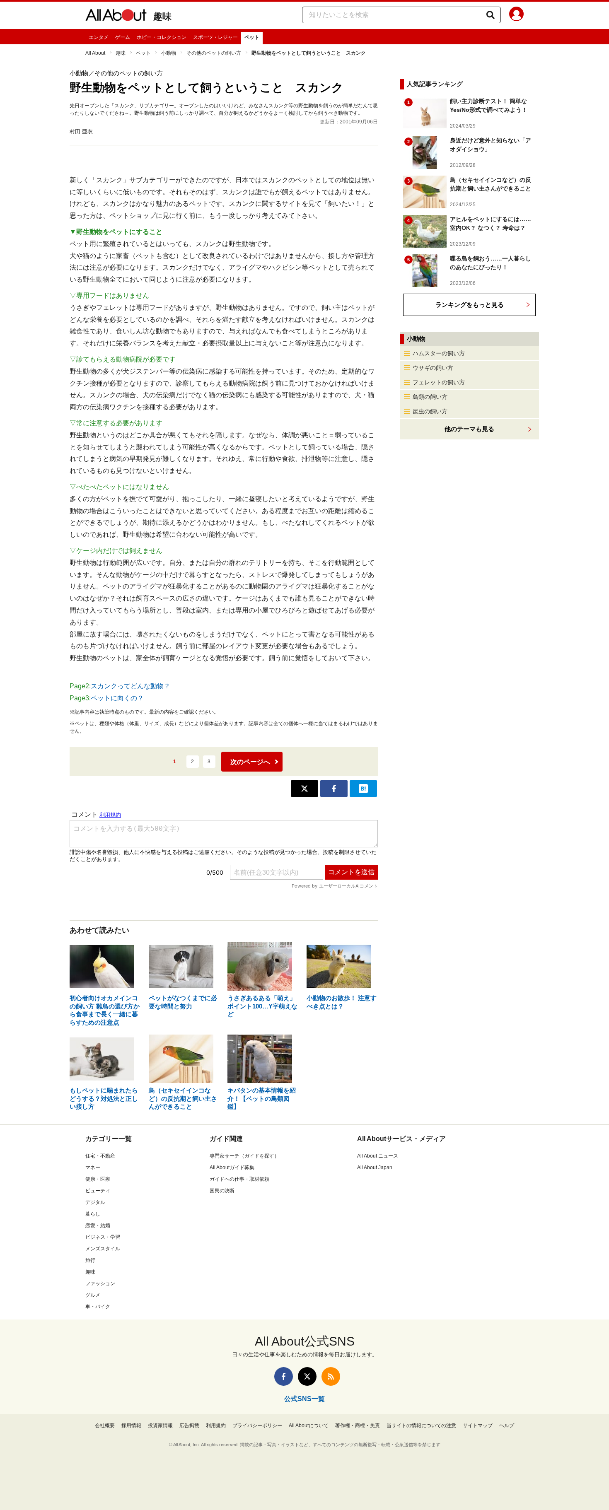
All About (95, 53)
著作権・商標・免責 (357, 1425)
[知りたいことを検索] (490, 15)
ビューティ (97, 1191)
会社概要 (105, 1425)
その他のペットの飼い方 (213, 53)
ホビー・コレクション (161, 37)
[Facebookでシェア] (334, 788)
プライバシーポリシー (257, 1425)
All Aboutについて (309, 1425)
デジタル (95, 1202)
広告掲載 (189, 1425)
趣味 (162, 16)
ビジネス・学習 (102, 1237)
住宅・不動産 (100, 1156)
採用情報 (131, 1425)
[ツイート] (304, 788)
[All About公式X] (307, 1376)
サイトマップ (478, 1425)
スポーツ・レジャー (215, 37)
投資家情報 (160, 1425)
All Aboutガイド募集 (232, 1167)
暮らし (92, 1214)
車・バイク (97, 1307)
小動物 (168, 53)
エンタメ (99, 37)
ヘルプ (506, 1425)
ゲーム (122, 37)
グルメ (92, 1295)
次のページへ (250, 761)
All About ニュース (377, 1156)
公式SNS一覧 (304, 1398)
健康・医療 (97, 1179)
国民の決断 (222, 1191)
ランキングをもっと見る (469, 304)
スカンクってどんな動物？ (130, 686)
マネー (92, 1167)
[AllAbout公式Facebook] (283, 1376)
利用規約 (216, 1425)
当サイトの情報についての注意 (421, 1425)
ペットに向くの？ (117, 698)
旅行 (90, 1260)
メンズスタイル (102, 1249)
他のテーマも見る (469, 428)
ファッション (100, 1283)
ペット (251, 37)
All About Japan (374, 1167)
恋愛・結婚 (97, 1225)
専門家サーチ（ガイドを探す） (244, 1156)
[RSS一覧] (330, 1376)
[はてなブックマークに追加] (363, 788)
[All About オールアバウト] (116, 16)
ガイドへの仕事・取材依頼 (239, 1179)
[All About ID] (516, 15)
